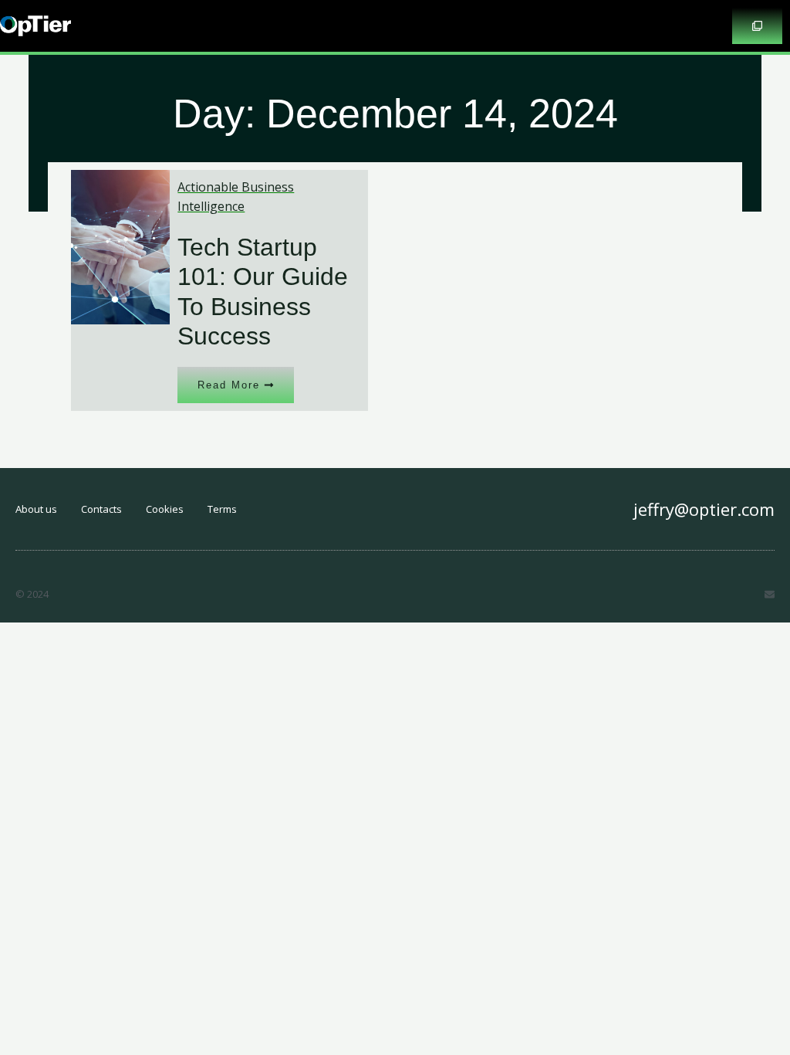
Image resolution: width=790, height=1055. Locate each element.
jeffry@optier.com (704, 509)
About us (36, 509)
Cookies (165, 509)
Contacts (101, 509)
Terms (222, 509)
